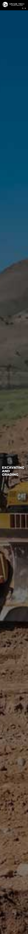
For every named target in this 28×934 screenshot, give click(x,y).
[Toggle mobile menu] (25, 8)
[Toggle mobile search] (22, 8)
